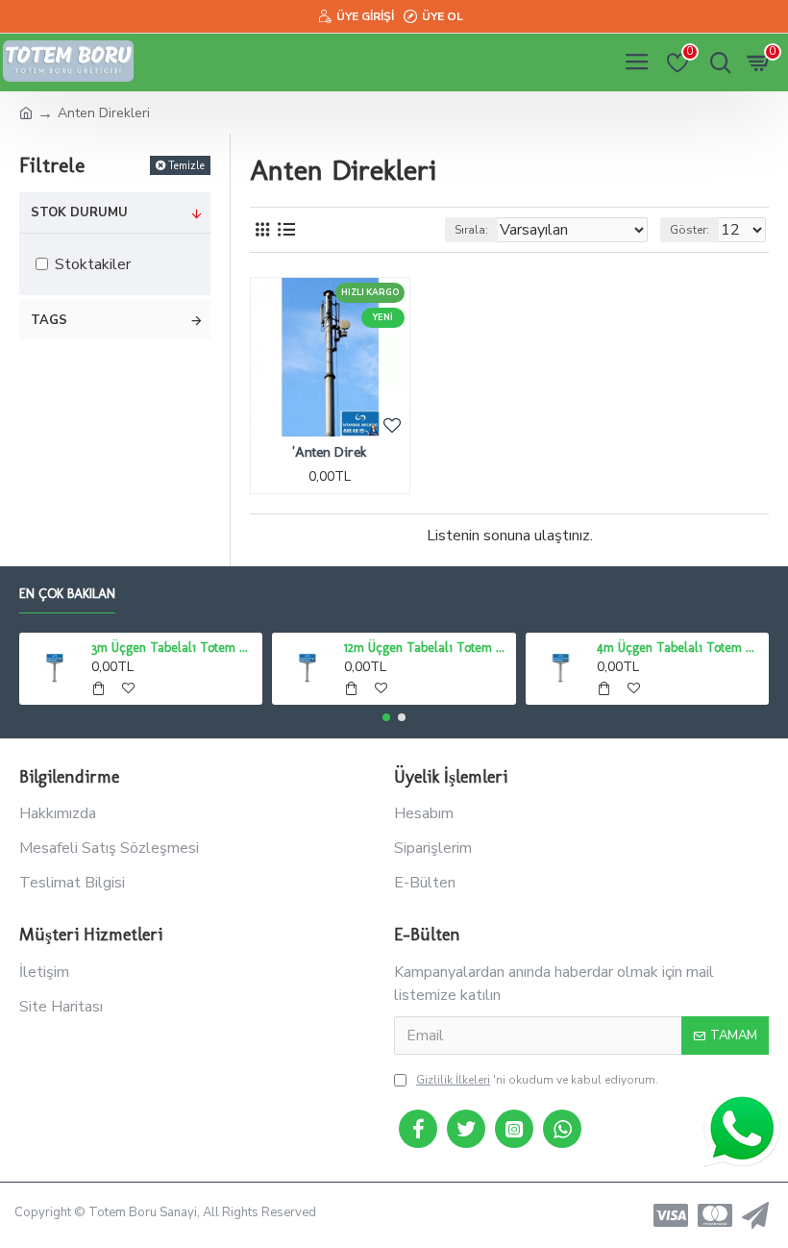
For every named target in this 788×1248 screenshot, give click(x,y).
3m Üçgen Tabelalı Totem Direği (173, 647)
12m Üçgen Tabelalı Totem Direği (426, 647)
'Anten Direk (329, 452)
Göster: (689, 229)
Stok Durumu (79, 212)
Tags (49, 320)
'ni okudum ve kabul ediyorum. (537, 1079)
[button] (386, 717)
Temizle (186, 165)
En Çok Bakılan (67, 594)
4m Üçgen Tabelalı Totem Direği (679, 647)
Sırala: (471, 229)
